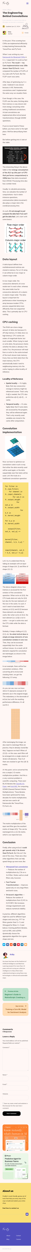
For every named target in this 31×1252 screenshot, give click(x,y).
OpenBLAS (20, 784)
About (8, 1235)
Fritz (12, 955)
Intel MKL (14, 786)
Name (5, 1075)
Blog (9, 9)
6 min (26, 33)
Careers (18, 1239)
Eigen (5, 786)
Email (5, 1084)
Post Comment (11, 1113)
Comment (6, 1047)
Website (5, 1094)
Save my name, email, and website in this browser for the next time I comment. (15, 1106)
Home (4, 9)
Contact (18, 1235)
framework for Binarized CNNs (14, 57)
